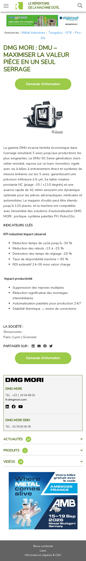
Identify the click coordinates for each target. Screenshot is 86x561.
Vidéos (12, 461)
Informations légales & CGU (43, 555)
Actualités (16, 439)
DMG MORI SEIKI (18, 420)
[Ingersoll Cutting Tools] (43, 20)
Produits (14, 450)
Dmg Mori (14, 388)
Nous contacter (43, 546)
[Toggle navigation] (6, 6)
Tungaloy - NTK (60, 32)
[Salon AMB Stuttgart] (43, 500)
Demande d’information (43, 84)
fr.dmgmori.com (16, 399)
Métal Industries (33, 32)
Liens (43, 551)
